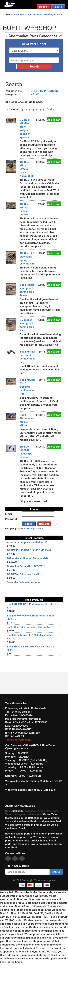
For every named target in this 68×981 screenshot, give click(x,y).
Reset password (35, 528)
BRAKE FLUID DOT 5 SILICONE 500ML (29, 550)
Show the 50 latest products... (25, 582)
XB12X (35, 94)
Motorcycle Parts (53, 14)
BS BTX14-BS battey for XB (23, 574)
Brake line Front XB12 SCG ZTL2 (26, 566)
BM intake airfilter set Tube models (27, 558)
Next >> (51, 109)
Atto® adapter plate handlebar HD (27, 542)
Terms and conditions (18, 739)
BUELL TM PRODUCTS (44, 91)
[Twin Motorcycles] (9, 4)
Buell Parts (20, 14)
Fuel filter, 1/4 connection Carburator (29, 627)
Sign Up (56, 871)
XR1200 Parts (35, 14)
